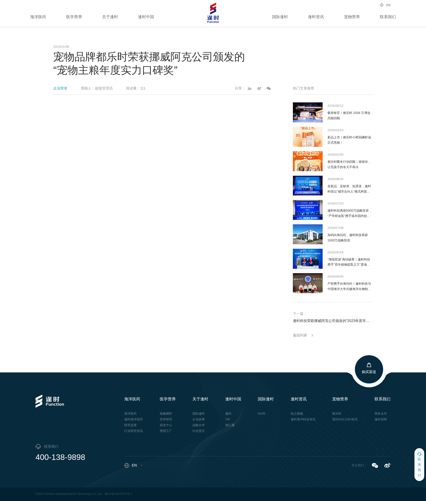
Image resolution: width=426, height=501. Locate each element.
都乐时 (336, 413)
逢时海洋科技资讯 (303, 419)
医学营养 (74, 17)
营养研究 (166, 419)
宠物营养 (352, 17)
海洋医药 (38, 17)
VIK (227, 419)
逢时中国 (146, 17)
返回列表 (300, 335)
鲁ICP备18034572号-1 (118, 493)
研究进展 (130, 425)
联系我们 (388, 17)
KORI (261, 413)
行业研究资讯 (133, 431)
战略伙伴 (198, 425)
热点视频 (297, 413)
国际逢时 (280, 17)
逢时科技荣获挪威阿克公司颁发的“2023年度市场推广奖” (333, 321)
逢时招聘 (381, 419)
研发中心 (166, 425)
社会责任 (198, 431)
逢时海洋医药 (133, 419)
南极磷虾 (166, 413)
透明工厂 (166, 431)
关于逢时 (110, 17)
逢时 (228, 413)
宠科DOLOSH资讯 (345, 419)
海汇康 (230, 425)
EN (388, 5)
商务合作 (381, 413)
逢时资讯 (316, 17)
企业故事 (198, 419)
